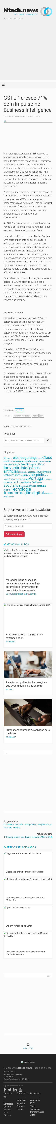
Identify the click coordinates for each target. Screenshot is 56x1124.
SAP (34, 482)
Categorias (21, 1093)
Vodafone (48, 494)
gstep (35, 416)
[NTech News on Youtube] (21, 1089)
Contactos (8, 1104)
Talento (20, 1109)
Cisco (40, 458)
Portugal (36, 478)
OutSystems (14, 479)
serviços (24, 486)
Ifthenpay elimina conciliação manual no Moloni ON (27, 837)
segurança (12, 485)
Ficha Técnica (7, 1114)
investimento (44, 471)
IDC (43, 465)
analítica (9, 458)
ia (35, 465)
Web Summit (9, 496)
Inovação (12, 467)
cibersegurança (25, 458)
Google (32, 465)
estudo (7, 464)
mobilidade (25, 475)
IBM (39, 464)
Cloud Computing (34, 1107)
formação (16, 464)
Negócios (19, 410)
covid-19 (8, 461)
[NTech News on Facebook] (5, 1089)
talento (7, 489)
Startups (21, 1106)
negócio (37, 474)
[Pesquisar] (48, 440)
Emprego (33, 461)
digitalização (23, 461)
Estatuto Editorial (7, 1108)
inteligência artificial (22, 469)
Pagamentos (24, 479)
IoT (5, 475)
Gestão (25, 464)
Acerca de (8, 1095)
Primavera (48, 479)
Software (31, 486)
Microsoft (13, 475)
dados (15, 461)
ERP (49, 461)
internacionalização (27, 472)
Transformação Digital (34, 1113)
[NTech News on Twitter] (10, 1089)
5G (5, 458)
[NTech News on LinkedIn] (15, 1089)
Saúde (39, 483)
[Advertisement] (28, 52)
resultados (25, 482)
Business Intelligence (22, 416)
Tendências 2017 (34, 1101)
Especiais (34, 1093)
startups (41, 485)
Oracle (6, 479)
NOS (46, 475)
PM (41, 416)
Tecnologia (21, 489)
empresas (43, 461)
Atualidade (21, 1100)
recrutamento (11, 482)
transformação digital (24, 492)
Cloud (47, 457)
